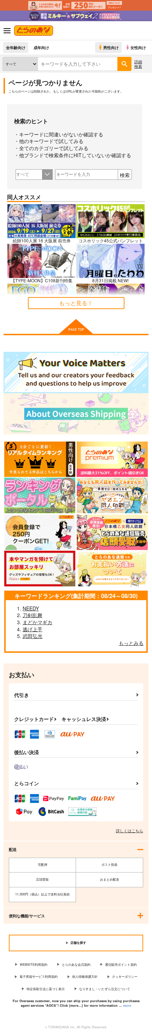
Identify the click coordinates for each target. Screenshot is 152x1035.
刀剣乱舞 (32, 615)
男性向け (111, 47)
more (127, 1005)
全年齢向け (15, 47)
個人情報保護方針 (85, 976)
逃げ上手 (32, 629)
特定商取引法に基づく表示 (46, 989)
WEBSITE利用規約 (33, 964)
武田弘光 (32, 635)
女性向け (138, 47)
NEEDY (31, 608)
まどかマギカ (37, 622)
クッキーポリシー (125, 976)
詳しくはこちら (129, 830)
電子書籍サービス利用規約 (38, 976)
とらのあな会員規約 (76, 964)
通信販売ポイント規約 (121, 964)
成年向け (41, 47)
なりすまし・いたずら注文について (104, 989)
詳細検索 (138, 64)
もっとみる (131, 642)
